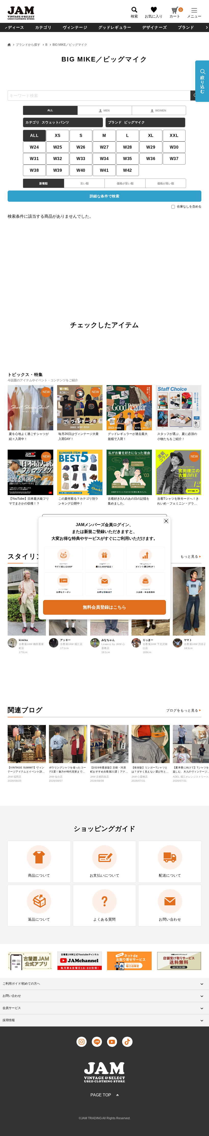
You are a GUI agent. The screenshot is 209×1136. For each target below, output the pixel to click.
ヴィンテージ (75, 27)
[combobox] (104, 95)
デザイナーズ (154, 27)
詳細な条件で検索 (104, 196)
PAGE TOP (100, 1095)
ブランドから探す (28, 44)
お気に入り (154, 16)
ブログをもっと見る (182, 710)
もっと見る (189, 556)
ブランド (186, 27)
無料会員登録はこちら (104, 607)
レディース (14, 27)
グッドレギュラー (115, 27)
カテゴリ (43, 27)
